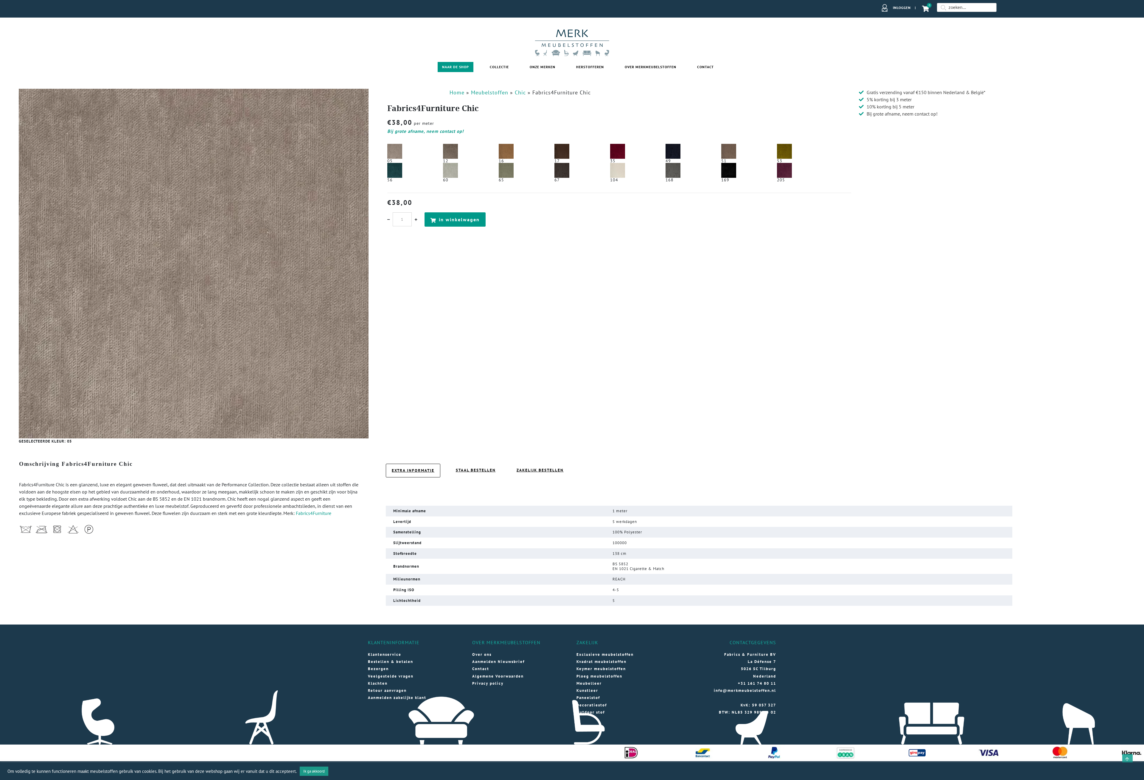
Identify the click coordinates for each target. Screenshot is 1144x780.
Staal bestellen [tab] (476, 470)
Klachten (378, 683)
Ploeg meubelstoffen (599, 676)
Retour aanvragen (387, 690)
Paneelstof (588, 697)
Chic (520, 92)
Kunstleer (587, 690)
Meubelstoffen (489, 92)
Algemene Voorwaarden (498, 676)
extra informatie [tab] (413, 470)
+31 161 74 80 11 (757, 683)
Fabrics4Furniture (313, 513)
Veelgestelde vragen (391, 676)
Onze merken (542, 67)
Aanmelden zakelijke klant (397, 697)
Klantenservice (384, 654)
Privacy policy (487, 683)
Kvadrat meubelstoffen (601, 661)
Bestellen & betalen (390, 661)
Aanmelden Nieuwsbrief (498, 661)
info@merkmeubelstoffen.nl (745, 690)
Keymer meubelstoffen (601, 668)
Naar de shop (455, 67)
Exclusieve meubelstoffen (605, 654)
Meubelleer (589, 683)
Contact (705, 67)
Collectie (499, 67)
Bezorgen (378, 668)
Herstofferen (590, 67)
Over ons (482, 654)
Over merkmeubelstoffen (650, 67)
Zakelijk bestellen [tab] (540, 470)
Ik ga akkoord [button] (314, 771)
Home (457, 92)
